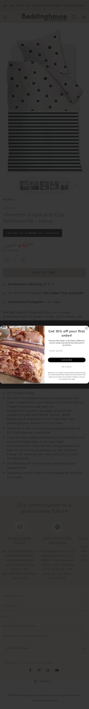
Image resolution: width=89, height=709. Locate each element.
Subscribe (66, 360)
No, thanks (66, 366)
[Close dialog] (86, 328)
